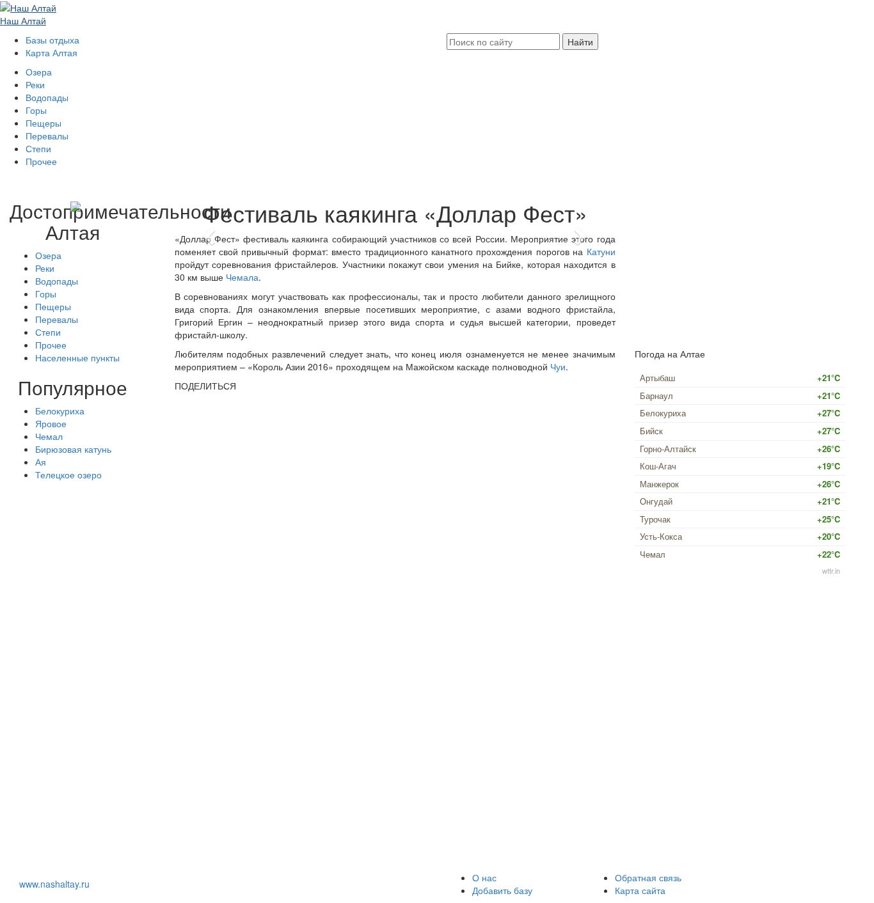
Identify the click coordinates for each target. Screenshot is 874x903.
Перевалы (47, 135)
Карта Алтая (51, 52)
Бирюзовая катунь (73, 449)
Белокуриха (59, 410)
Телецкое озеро (68, 474)
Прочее (41, 161)
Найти (580, 41)
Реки (35, 84)
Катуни (601, 251)
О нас (484, 877)
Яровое (51, 423)
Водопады (47, 97)
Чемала (242, 277)
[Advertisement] (73, 679)
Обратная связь (648, 877)
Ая (40, 461)
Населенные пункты (77, 357)
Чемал (49, 436)
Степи (38, 148)
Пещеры (43, 122)
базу (502, 890)
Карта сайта (640, 890)
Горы (36, 110)
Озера (39, 71)
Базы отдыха (52, 39)
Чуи (558, 366)
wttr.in (831, 570)
